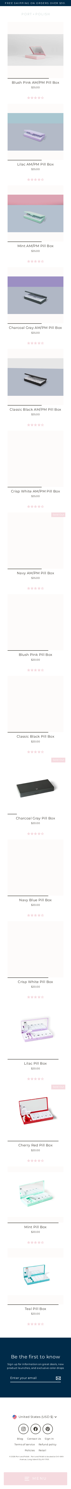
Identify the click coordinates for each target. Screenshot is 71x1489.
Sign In (49, 1438)
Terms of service (24, 1444)
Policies (30, 1450)
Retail (42, 1450)
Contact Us (34, 1438)
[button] (35, 98)
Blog (20, 1438)
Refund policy (48, 1444)
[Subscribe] (58, 1378)
